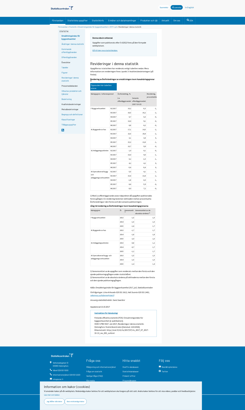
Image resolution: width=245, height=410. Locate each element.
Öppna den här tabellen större (101, 87)
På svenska (176, 7)
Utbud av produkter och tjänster (71, 92)
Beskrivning (67, 99)
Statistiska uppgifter (78, 20)
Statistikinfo (98, 20)
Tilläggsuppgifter (69, 124)
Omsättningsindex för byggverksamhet (93, 27)
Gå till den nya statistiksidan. (105, 50)
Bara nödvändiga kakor (75, 401)
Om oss (176, 20)
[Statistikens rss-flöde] (73, 131)
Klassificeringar (68, 119)
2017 (111, 27)
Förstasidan (57, 20)
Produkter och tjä (148, 20)
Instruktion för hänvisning (106, 313)
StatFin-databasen (130, 367)
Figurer (65, 72)
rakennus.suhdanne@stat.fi (102, 295)
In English (189, 7)
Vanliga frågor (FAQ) (94, 376)
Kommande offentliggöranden (69, 50)
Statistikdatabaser (130, 371)
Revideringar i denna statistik (70, 79)
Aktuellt (165, 20)
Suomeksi (164, 7)
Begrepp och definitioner (72, 114)
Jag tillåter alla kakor (54, 401)
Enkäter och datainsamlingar (122, 20)
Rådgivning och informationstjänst (101, 367)
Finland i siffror (128, 376)
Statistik (72, 27)
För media (90, 380)
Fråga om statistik (94, 371)
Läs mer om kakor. (52, 395)
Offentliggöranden (69, 57)
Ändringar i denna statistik (73, 44)
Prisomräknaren (129, 380)
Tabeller (65, 67)
